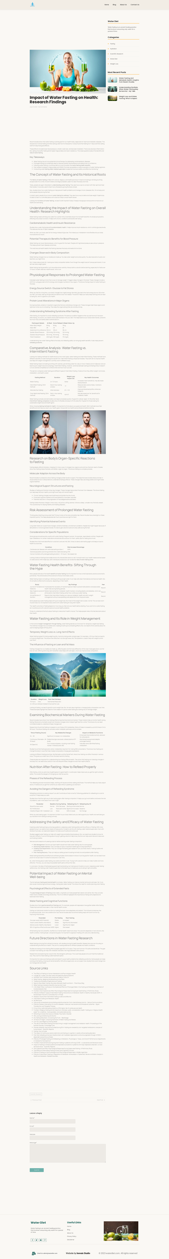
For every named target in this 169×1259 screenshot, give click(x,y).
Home (107, 5)
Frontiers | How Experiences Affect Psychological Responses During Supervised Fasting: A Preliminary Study (66, 991)
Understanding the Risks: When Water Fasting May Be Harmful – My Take (128, 89)
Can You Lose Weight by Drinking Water (45, 1022)
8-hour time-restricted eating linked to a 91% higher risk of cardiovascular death (58, 1008)
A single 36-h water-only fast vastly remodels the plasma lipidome (54, 975)
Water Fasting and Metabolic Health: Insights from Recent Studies (129, 80)
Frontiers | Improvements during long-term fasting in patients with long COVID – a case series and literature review (68, 1043)
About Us (123, 5)
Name (32, 1118)
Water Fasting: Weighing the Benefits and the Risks (49, 979)
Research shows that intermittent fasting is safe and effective (52, 996)
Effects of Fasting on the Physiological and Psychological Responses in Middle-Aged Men (60, 1052)
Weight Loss (114, 63)
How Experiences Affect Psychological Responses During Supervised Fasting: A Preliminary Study (63, 1048)
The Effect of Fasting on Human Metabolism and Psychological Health (55, 973)
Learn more (41, 800)
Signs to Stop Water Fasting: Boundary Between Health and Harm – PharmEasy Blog (59, 983)
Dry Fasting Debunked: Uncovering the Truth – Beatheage (51, 1018)
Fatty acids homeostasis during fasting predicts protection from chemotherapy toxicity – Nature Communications (68, 1002)
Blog (114, 5)
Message (33, 1143)
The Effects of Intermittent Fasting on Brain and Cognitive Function (54, 1050)
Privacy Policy (71, 1236)
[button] (121, 1231)
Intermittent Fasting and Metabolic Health (46, 998)
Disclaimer (70, 1240)
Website (32, 1134)
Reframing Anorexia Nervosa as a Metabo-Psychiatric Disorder (52, 1014)
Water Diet (113, 58)
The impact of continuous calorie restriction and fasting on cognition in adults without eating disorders (64, 1033)
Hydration (113, 48)
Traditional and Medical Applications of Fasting (48, 981)
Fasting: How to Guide (40, 1031)
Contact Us (135, 5)
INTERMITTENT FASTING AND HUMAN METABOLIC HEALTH (51, 977)
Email (32, 1126)
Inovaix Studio (83, 1253)
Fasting (112, 43)
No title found (38, 1000)
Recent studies (64, 912)
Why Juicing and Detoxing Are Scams (45, 1016)
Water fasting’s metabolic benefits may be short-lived (50, 985)
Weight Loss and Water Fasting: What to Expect (128, 97)
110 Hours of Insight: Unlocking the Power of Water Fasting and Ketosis (55, 1020)
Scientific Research (116, 53)
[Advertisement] (68, 34)
